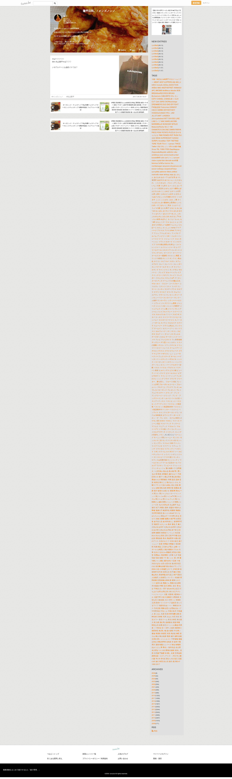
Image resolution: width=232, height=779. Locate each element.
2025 (154, 676)
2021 (154, 687)
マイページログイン (160, 754)
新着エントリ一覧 (89, 754)
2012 (154, 712)
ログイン (206, 3)
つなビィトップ (53, 754)
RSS (155, 731)
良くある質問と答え (54, 758)
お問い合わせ (123, 758)
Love (133, 50)
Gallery (123, 50)
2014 (154, 706)
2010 (154, 717)
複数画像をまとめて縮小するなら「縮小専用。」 (21, 769)
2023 (154, 681)
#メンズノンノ (57, 96)
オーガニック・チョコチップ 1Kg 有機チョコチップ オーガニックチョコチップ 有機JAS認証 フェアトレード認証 (80, 107)
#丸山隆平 (70, 96)
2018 (154, 695)
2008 (154, 723)
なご (65, 16)
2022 (154, 684)
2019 (154, 692)
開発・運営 (157, 758)
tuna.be (116, 749)
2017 (154, 698)
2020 (154, 689)
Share (142, 50)
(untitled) (155, 45)
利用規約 (104, 758)
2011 (154, 715)
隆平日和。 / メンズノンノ (99, 11)
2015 (154, 704)
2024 (154, 678)
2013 (154, 709)
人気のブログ (123, 754)
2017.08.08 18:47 (139, 96)
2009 (154, 720)
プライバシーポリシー (91, 758)
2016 (154, 701)
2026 (154, 673)
